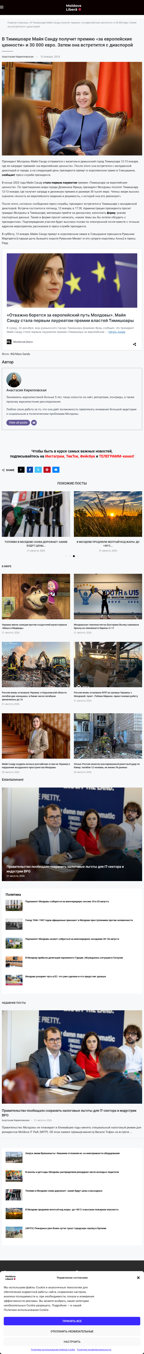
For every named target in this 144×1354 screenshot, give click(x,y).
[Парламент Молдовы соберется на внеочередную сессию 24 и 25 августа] (14, 905)
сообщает (8, 175)
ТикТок (72, 456)
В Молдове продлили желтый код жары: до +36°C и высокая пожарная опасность (71, 1209)
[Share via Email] (55, 470)
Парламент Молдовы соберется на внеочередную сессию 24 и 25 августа (67, 901)
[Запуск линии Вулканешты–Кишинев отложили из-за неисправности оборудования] (14, 1157)
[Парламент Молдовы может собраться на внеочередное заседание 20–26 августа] (14, 943)
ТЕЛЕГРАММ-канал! (116, 456)
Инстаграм (54, 456)
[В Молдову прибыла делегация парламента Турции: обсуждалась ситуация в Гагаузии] (14, 961)
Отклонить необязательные (72, 1331)
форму (111, 213)
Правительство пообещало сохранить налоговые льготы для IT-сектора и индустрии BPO (69, 1113)
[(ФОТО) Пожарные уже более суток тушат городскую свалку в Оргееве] (108, 514)
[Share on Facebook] (30, 470)
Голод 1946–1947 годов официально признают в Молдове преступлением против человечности (79, 920)
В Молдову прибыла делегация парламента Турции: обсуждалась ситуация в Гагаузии (74, 957)
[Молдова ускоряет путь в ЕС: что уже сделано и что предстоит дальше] (14, 980)
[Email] (34, 422)
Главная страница (18, 22)
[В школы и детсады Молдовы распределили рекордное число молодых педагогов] (14, 1176)
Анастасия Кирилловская (18, 56)
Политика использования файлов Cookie (53, 1349)
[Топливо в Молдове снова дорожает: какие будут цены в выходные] (14, 1194)
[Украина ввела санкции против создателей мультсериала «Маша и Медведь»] (36, 596)
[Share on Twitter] (38, 470)
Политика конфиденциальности (94, 1349)
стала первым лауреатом (60, 182)
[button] (138, 1278)
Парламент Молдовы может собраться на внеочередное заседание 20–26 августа (72, 939)
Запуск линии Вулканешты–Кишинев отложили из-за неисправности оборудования (72, 1153)
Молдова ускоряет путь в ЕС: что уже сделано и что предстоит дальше (65, 976)
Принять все (72, 1321)
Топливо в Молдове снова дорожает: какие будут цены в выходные (63, 1190)
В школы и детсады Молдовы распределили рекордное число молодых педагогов (72, 1172)
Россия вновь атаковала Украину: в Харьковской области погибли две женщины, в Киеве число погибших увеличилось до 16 (34, 696)
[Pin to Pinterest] (47, 470)
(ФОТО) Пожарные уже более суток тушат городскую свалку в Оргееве (65, 1228)
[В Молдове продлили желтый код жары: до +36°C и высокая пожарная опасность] (36, 514)
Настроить (72, 1341)
